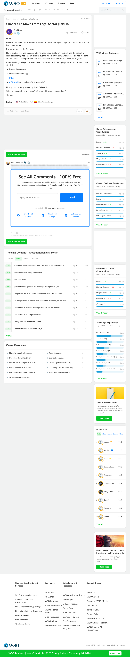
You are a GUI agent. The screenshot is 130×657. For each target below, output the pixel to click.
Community (50, 583)
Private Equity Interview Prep (60, 363)
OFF (63, 10)
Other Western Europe (45, 102)
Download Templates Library (20, 358)
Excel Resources (55, 353)
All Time (35, 258)
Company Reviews (71, 617)
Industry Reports (70, 604)
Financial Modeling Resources (20, 353)
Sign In (106, 4)
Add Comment (18, 155)
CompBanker (109, 483)
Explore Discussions (14, 10)
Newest (10, 258)
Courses (49, 3)
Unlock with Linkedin (76, 215)
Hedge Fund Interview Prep (20, 368)
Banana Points (118, 434)
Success (61, 3)
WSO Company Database (19, 377)
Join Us (119, 4)
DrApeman (108, 475)
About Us (91, 592)
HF (54, 10)
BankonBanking (109, 467)
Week (18, 258)
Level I (14, 82)
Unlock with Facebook (28, 215)
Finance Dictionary (53, 605)
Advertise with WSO (96, 618)
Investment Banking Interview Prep (23, 363)
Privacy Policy (93, 614)
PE (50, 10)
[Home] (12, 3)
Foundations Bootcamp (113, 105)
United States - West (26, 102)
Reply (12, 232)
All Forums (49, 592)
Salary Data (68, 608)
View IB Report (102, 174)
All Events (49, 597)
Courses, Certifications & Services (26, 584)
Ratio (99, 434)
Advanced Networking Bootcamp (113, 94)
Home (8, 19)
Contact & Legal (94, 583)
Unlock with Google (52, 215)
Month (26, 258)
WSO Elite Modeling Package (28, 607)
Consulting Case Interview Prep (61, 368)
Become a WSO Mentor (98, 601)
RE (58, 10)
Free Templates (69, 621)
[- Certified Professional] (12, 34)
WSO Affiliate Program (97, 623)
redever (107, 442)
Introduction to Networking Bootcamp (113, 72)
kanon (106, 459)
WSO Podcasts (51, 621)
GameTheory (108, 508)
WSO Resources (52, 601)
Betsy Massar (109, 492)
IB (46, 10)
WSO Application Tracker (74, 595)
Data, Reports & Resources (70, 584)
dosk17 (106, 500)
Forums (15, 19)
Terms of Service (94, 610)
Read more (104, 418)
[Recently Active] (29, 10)
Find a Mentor (21, 620)
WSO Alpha (68, 600)
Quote (17, 232)
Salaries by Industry (56, 358)
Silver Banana (107, 434)
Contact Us (92, 605)
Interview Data (69, 613)
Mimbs (106, 517)
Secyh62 (107, 450)
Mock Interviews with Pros (59, 372)
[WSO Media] (40, 10)
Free (72, 3)
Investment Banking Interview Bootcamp (113, 61)
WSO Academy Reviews (26, 595)
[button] (85, 32)
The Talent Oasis (22, 624)
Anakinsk (18, 30)
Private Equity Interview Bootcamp (113, 83)
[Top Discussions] (34, 10)
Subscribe (73, 33)
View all (9, 336)
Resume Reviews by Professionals (22, 372)
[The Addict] (25, 162)
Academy (36, 3)
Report (22, 232)
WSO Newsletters (53, 626)
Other (28, 232)
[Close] (121, 653)
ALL (68, 10)
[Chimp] (15, 32)
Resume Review (22, 615)
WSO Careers (93, 597)
